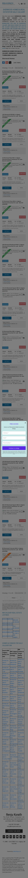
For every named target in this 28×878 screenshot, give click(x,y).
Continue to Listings (14, 448)
